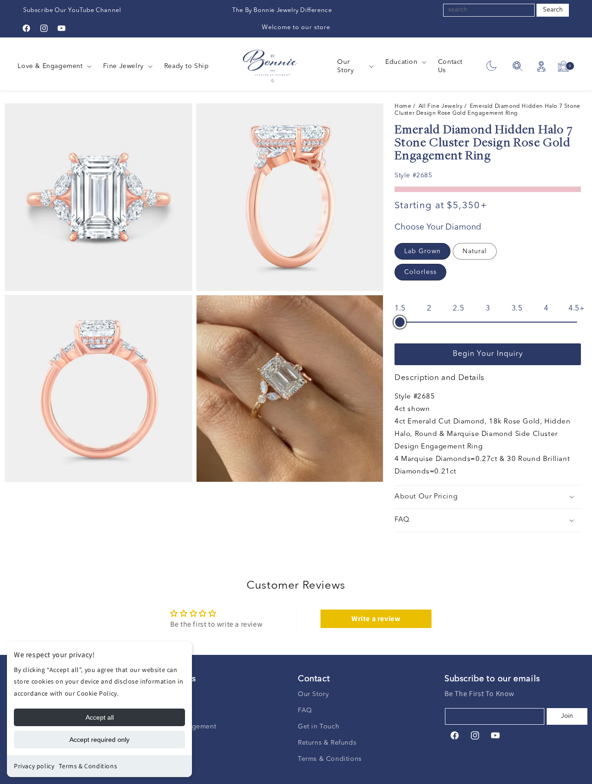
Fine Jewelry (123, 66)
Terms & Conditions (88, 766)
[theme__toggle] (492, 66)
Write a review (376, 618)
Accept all (100, 717)
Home (404, 106)
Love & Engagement (50, 66)
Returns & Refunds (327, 743)
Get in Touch (318, 726)
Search (553, 10)
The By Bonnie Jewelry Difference (282, 10)
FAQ (305, 710)
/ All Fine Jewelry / (441, 106)
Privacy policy (34, 766)
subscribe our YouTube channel (72, 10)
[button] (53, 66)
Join (567, 716)
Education (401, 62)
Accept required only (99, 739)
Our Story (313, 694)
